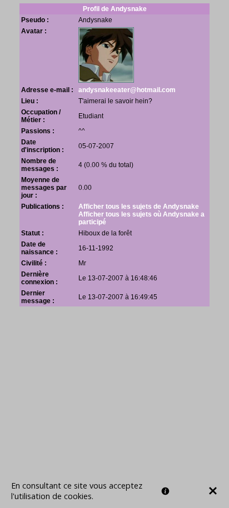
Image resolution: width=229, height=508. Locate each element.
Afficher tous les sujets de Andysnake (138, 206)
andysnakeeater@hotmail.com (127, 90)
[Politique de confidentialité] (165, 491)
